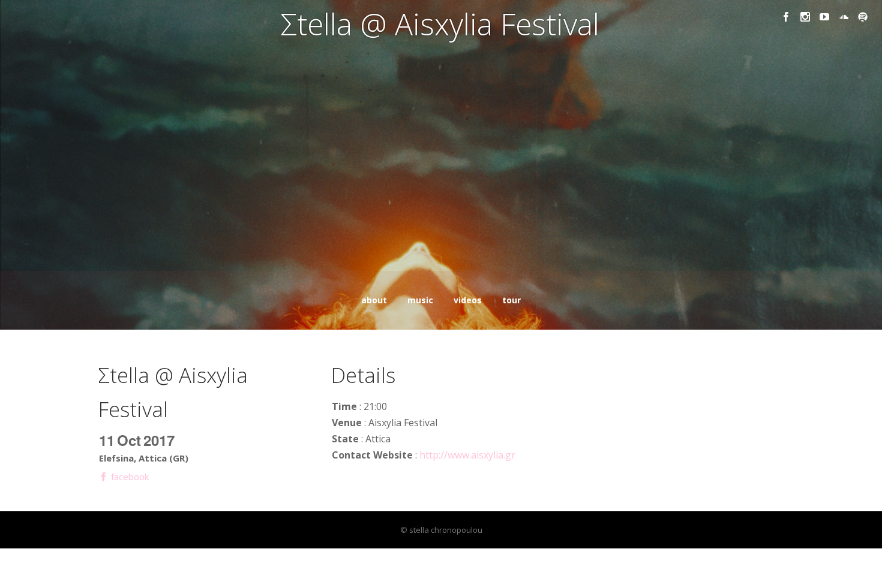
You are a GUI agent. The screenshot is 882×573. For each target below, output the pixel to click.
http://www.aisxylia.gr (467, 455)
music (420, 300)
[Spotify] (863, 17)
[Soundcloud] (843, 17)
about (374, 300)
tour (511, 300)
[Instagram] (805, 17)
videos (468, 300)
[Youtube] (824, 17)
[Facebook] (786, 17)
